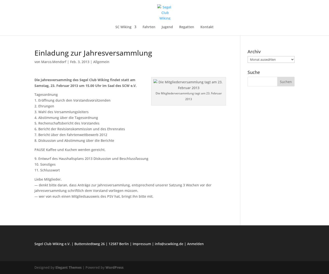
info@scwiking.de (169, 243)
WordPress (114, 267)
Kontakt (207, 27)
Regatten (186, 27)
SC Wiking (123, 27)
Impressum (142, 243)
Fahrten (149, 27)
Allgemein (101, 61)
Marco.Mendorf (53, 61)
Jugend (167, 27)
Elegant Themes (68, 267)
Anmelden (195, 243)
